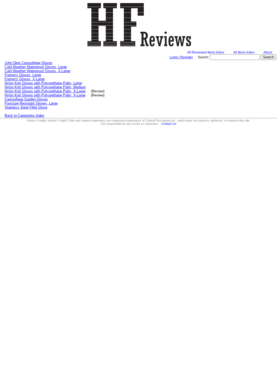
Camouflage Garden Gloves (26, 99)
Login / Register (181, 57)
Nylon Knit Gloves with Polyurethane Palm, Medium (45, 87)
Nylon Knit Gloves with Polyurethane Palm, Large (43, 83)
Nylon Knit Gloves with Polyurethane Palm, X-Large (45, 91)
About (267, 52)
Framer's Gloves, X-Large (25, 79)
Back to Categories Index (24, 115)
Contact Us (168, 123)
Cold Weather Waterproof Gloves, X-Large (37, 71)
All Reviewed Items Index (205, 52)
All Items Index (244, 52)
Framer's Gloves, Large (23, 75)
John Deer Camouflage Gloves (28, 63)
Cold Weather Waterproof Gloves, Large (36, 67)
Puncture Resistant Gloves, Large (31, 103)
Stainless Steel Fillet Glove (26, 107)
